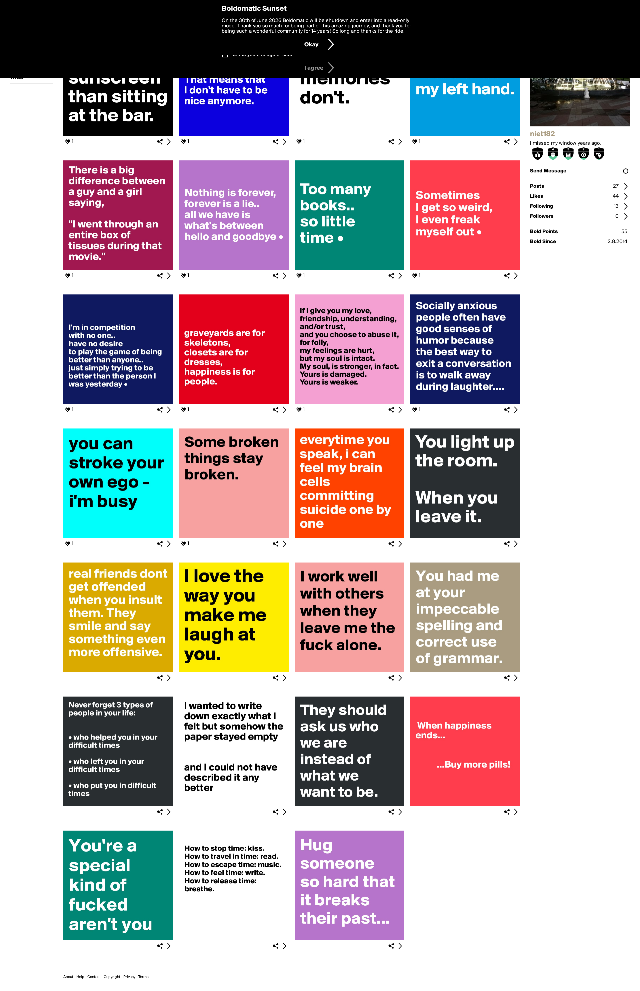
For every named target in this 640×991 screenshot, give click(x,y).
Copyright (112, 977)
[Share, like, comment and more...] (118, 134)
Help (80, 977)
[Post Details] (168, 141)
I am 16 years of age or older (262, 54)
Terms (143, 977)
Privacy (129, 977)
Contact (94, 977)
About (68, 977)
